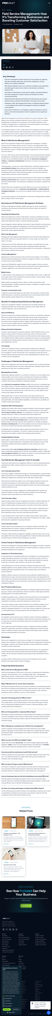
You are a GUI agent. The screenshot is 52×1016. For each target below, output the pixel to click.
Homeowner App (5, 946)
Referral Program (22, 966)
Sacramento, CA (22, 981)
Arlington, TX (37, 989)
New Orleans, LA (22, 1004)
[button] (11, 1012)
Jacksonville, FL (22, 992)
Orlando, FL (21, 996)
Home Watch (21, 941)
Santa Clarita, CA (22, 986)
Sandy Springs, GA (22, 1001)
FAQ (20, 957)
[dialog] (11, 990)
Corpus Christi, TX (39, 992)
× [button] (20, 967)
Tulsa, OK (37, 988)
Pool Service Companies (24, 937)
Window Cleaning (22, 944)
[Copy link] (13, 67)
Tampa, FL (21, 997)
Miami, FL (20, 994)
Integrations (4, 948)
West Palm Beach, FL (23, 999)
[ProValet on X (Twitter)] (6, 929)
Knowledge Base (5, 965)
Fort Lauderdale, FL (23, 989)
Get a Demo (21, 963)
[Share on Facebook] (10, 67)
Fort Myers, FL (22, 991)
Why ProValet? (5, 961)
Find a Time (21, 965)
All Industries (21, 935)
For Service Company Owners (8, 963)
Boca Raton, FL (22, 988)
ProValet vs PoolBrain (39, 941)
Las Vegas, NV (38, 981)
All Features (4, 935)
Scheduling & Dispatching (7, 952)
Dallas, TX (37, 994)
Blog (3, 10)
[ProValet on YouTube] (10, 929)
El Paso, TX (37, 996)
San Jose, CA (21, 984)
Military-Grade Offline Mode (8, 950)
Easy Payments (5, 941)
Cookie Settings (10, 993)
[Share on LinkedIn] (7, 67)
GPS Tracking (5, 944)
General (9, 10)
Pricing (20, 959)
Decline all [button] (16, 1009)
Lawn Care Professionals (24, 939)
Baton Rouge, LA (22, 1003)
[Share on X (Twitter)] (4, 67)
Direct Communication (7, 939)
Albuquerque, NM (38, 984)
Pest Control (21, 942)
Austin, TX (37, 991)
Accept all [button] (6, 1009)
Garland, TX (37, 997)
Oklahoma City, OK (39, 986)
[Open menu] (49, 3)
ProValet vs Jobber (39, 937)
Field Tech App (5, 942)
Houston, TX (37, 999)
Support (20, 961)
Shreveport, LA (22, 1006)
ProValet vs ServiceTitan (40, 942)
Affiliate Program (22, 968)
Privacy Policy (16, 993)
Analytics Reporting (6, 937)
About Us (4, 959)
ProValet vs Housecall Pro (40, 944)
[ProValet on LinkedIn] (3, 929)
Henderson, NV (22, 1008)
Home (3, 957)
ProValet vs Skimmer (39, 935)
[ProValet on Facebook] (13, 929)
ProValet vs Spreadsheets (40, 939)
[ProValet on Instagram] (16, 929)
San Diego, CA (22, 983)
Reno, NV (37, 983)
